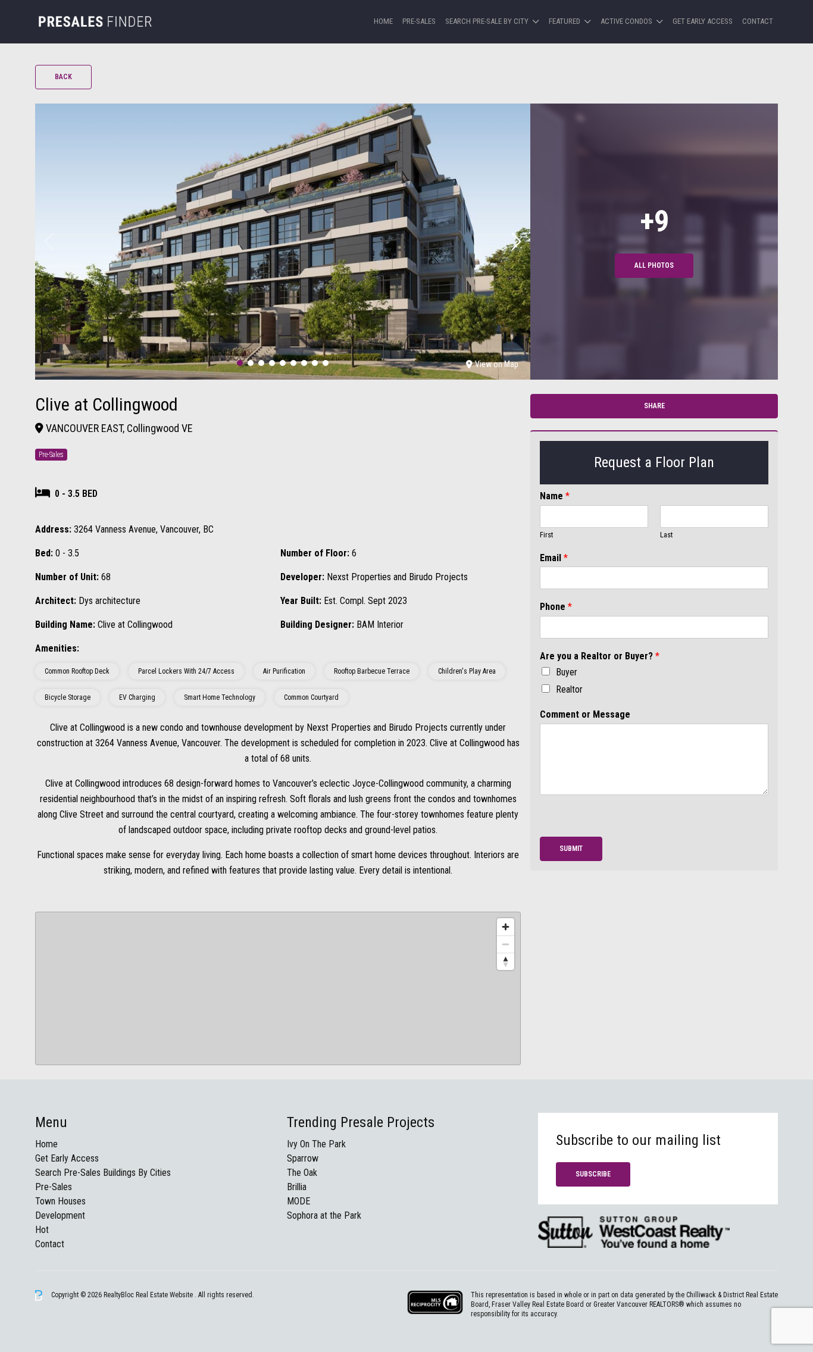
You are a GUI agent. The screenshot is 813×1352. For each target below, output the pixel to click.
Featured (564, 21)
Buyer (566, 672)
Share (654, 406)
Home (383, 21)
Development (60, 1215)
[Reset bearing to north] (505, 961)
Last (666, 534)
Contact (757, 21)
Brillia (297, 1187)
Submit (571, 848)
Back (63, 77)
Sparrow (302, 1158)
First (547, 534)
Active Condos (626, 21)
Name (555, 496)
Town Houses (60, 1201)
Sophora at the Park (324, 1215)
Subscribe (593, 1174)
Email (554, 558)
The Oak (302, 1172)
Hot (42, 1229)
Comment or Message (585, 714)
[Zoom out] (505, 944)
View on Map (496, 364)
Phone (556, 606)
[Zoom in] (505, 926)
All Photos (654, 265)
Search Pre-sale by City (487, 21)
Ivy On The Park (316, 1144)
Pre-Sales (419, 21)
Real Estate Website (165, 1295)
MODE (298, 1201)
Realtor (569, 689)
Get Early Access (703, 21)
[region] (278, 988)
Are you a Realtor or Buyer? (599, 656)
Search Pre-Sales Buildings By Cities (103, 1172)
